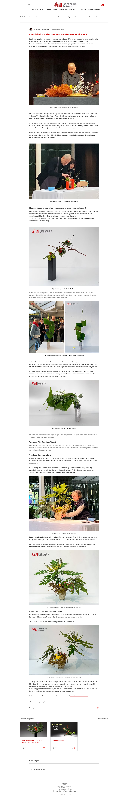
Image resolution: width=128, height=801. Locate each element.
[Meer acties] (97, 29)
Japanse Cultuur (73, 17)
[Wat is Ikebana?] (64, 729)
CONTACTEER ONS (65, 794)
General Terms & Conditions (67, 791)
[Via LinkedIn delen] (39, 702)
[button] (102, 4)
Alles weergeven (103, 718)
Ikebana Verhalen (94, 17)
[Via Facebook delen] (30, 702)
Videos (47, 17)
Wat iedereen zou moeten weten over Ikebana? (32, 741)
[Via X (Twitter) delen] (35, 702)
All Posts (22, 17)
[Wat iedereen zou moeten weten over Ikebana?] (33, 729)
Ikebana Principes (58, 17)
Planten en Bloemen (35, 17)
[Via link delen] (44, 702)
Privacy (55, 791)
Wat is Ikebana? (59, 740)
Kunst (83, 17)
